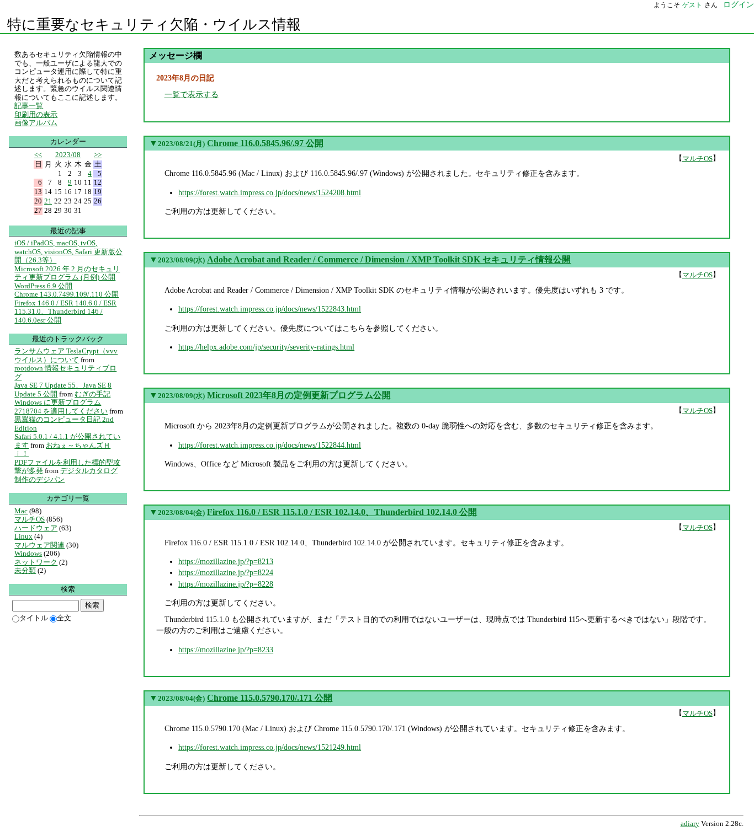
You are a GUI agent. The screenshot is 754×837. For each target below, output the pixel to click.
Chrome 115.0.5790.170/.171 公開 (269, 697)
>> (98, 155)
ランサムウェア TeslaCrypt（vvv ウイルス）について (66, 355)
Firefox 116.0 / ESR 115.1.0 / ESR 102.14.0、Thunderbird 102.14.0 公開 (342, 512)
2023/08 (68, 155)
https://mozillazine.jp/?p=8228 (225, 584)
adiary (690, 824)
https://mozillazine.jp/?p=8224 (225, 572)
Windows (28, 553)
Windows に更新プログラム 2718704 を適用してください (61, 406)
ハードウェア (35, 528)
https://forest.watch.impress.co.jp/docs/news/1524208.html (269, 192)
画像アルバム (35, 123)
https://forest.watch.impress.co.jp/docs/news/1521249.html (269, 747)
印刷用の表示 (35, 114)
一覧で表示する (191, 94)
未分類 (25, 570)
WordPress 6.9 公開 (43, 286)
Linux (23, 536)
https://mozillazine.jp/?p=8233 (225, 649)
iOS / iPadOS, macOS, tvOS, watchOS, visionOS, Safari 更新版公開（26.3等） (68, 251)
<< (38, 155)
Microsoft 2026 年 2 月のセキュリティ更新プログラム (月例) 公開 (67, 273)
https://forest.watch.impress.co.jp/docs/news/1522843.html (269, 308)
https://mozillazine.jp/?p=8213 (225, 561)
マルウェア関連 (39, 545)
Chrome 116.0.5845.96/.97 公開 (265, 143)
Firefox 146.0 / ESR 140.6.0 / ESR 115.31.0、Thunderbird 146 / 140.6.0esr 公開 (65, 311)
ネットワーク (35, 562)
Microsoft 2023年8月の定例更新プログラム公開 (299, 395)
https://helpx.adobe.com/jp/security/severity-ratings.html (266, 346)
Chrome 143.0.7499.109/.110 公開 (66, 294)
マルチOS (697, 158)
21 (48, 201)
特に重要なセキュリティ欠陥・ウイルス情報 (154, 25)
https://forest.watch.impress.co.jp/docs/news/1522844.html (269, 445)
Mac (21, 511)
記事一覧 (28, 105)
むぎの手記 (92, 394)
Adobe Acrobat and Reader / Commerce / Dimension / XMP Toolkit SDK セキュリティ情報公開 (389, 259)
